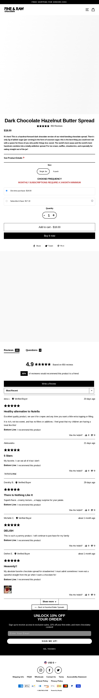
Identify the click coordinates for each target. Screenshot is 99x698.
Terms (61, 677)
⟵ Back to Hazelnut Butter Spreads (49, 607)
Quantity (49, 208)
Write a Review (49, 384)
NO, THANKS (49, 649)
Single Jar (43, 171)
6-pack (56, 171)
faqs (29, 677)
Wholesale (39, 677)
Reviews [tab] (11, 350)
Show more (48, 601)
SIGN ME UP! (49, 641)
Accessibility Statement (76, 677)
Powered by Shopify (56, 690)
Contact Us (51, 677)
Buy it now (49, 235)
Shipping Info (18, 677)
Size (49, 165)
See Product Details (13, 158)
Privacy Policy (57, 681)
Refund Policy (42, 681)
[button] (93, 10)
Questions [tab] (33, 350)
